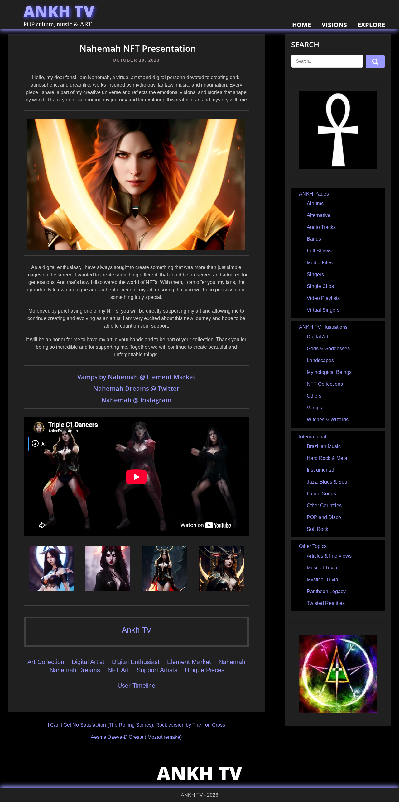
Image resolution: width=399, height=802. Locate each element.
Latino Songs (321, 493)
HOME (301, 25)
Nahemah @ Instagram (136, 400)
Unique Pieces (204, 670)
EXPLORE (371, 25)
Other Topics (313, 546)
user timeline (136, 685)
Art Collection (45, 661)
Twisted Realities (326, 603)
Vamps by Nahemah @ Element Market (136, 377)
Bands (314, 239)
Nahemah (232, 661)
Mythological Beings (329, 372)
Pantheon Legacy (326, 591)
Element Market (189, 661)
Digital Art (317, 336)
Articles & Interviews (329, 556)
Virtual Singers (323, 310)
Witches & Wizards (328, 419)
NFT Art (118, 670)
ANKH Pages (314, 193)
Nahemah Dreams (122, 388)
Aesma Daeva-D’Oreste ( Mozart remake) (136, 737)
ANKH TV (58, 11)
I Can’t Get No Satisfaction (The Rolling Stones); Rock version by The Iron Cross (136, 725)
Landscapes (320, 360)
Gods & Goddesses (328, 348)
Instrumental (320, 470)
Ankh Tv (136, 630)
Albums (315, 203)
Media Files (320, 262)
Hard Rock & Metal (328, 458)
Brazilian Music (324, 446)
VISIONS (334, 25)
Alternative (318, 215)
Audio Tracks (321, 227)
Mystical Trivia (322, 579)
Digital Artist (88, 661)
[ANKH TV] (338, 167)
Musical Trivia (322, 567)
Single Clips (320, 286)
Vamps (314, 407)
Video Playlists (323, 298)
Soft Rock (317, 529)
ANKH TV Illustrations (323, 327)
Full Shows (319, 250)
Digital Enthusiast (136, 661)
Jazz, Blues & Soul (328, 481)
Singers (315, 274)
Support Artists (157, 670)
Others (314, 396)
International (312, 436)
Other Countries (324, 505)
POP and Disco (324, 517)
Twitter (168, 388)
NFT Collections (325, 384)
